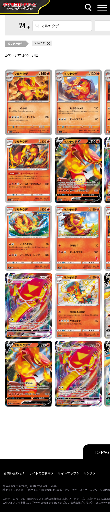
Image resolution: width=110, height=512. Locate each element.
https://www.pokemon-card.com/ (44, 502)
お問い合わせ (13, 473)
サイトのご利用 (40, 473)
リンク (88, 473)
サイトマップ (67, 473)
